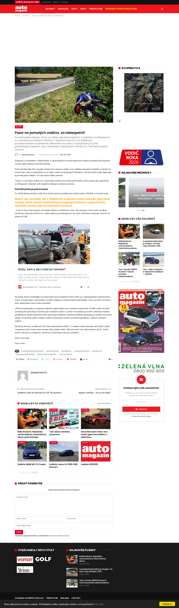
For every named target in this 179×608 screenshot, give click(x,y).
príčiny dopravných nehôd (25, 354)
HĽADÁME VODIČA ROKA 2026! (121, 8)
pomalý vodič (97, 351)
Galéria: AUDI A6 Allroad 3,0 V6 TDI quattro (39, 392)
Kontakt (65, 2)
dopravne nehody (52, 351)
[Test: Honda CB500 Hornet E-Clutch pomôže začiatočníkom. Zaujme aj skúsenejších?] (72, 583)
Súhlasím (167, 604)
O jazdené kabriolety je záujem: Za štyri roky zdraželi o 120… (95, 570)
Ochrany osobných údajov (59, 536)
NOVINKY (50, 8)
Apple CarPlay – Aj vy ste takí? (95, 392)
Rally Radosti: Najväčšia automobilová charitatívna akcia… (92, 558)
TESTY (74, 8)
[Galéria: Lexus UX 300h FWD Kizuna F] (64, 451)
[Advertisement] (89, 36)
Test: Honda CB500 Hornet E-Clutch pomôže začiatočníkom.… (95, 581)
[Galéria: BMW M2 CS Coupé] (32, 451)
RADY (83, 8)
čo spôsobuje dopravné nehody (32, 351)
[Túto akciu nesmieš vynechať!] (64, 419)
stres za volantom (65, 354)
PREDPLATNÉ (95, 8)
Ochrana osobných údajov (29, 598)
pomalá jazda (66, 351)
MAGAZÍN (63, 8)
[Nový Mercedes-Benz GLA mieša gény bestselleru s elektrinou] (95, 419)
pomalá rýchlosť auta (81, 351)
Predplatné (46, 2)
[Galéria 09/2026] (95, 451)
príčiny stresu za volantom (46, 354)
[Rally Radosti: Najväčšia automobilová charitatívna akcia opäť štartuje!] (32, 419)
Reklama (56, 2)
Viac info (99, 604)
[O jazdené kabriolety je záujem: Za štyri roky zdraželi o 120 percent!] (72, 572)
